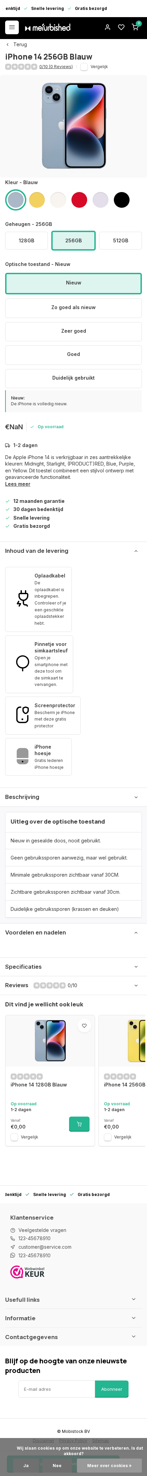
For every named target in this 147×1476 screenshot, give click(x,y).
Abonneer (111, 1389)
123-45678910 (34, 1238)
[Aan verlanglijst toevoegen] (84, 1025)
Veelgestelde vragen (42, 1230)
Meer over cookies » (109, 1465)
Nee (57, 1465)
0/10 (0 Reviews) (56, 66)
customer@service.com (44, 1247)
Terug (20, 44)
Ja (26, 1465)
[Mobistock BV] (48, 27)
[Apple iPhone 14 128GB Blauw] (50, 1041)
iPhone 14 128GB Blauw (39, 1084)
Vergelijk (99, 66)
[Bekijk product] (79, 1124)
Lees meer (17, 484)
